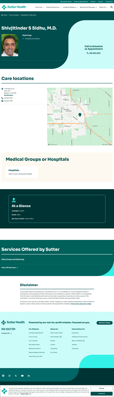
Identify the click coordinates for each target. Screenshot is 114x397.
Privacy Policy (26, 394)
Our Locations (33, 341)
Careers (100, 2)
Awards (52, 341)
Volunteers (75, 348)
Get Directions (8, 95)
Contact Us (109, 2)
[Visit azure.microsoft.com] (52, 144)
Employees (75, 333)
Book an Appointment (81, 2)
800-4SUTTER (8, 328)
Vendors (74, 345)
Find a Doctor (33, 337)
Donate (93, 2)
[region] (80, 117)
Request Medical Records (37, 352)
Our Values (53, 352)
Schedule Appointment (36, 333)
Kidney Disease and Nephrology (12, 259)
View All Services (8, 268)
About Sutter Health (56, 333)
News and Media (78, 341)
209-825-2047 (95, 53)
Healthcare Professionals (80, 337)
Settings (101, 388)
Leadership (53, 348)
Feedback (110, 144)
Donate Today (104, 323)
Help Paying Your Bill (35, 356)
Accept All (102, 393)
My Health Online (66, 2)
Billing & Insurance (35, 348)
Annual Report (56, 337)
